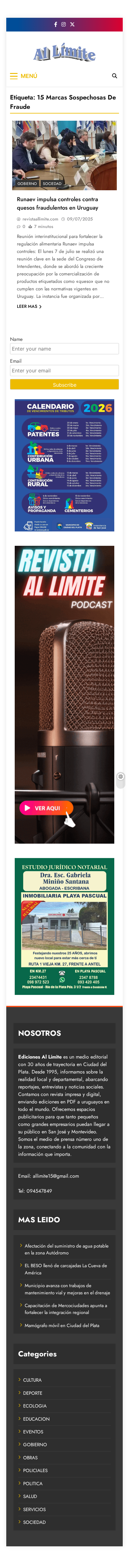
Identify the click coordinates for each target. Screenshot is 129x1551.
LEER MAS (27, 306)
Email (16, 361)
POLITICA (33, 1483)
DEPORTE (32, 1393)
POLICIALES (35, 1470)
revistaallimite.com (40, 219)
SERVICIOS (34, 1509)
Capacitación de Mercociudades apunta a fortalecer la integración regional (66, 1309)
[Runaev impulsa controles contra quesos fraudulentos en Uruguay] (64, 155)
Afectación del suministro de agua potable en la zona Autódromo (67, 1249)
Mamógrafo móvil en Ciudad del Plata (62, 1325)
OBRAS (30, 1457)
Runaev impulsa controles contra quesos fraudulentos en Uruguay (57, 203)
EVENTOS (33, 1431)
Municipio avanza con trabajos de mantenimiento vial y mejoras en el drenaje (67, 1289)
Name (16, 339)
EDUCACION (36, 1419)
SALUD (30, 1496)
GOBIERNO (27, 184)
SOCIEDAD (52, 184)
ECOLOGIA (35, 1406)
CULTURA (32, 1380)
